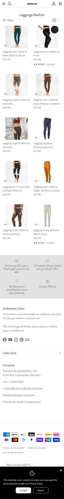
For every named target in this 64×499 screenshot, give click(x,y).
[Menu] (4, 4)
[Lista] (59, 20)
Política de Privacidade (13, 447)
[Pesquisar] (11, 4)
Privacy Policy (36, 483)
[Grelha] (54, 20)
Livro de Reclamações (13, 452)
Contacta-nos (32, 401)
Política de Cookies (37, 447)
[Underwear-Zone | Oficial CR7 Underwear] (32, 3)
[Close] (61, 469)
